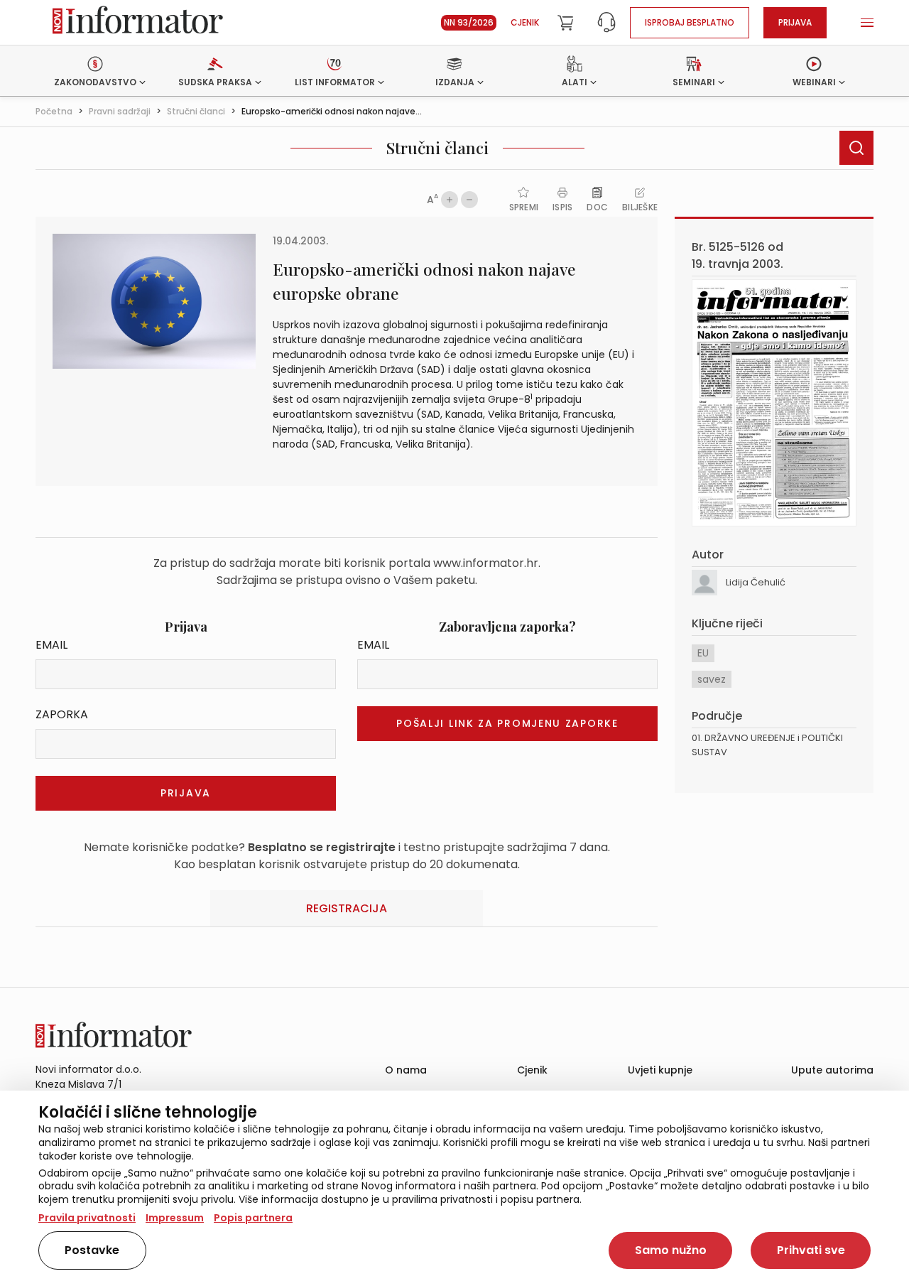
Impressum (175, 1218)
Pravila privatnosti (87, 1218)
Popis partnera (253, 1218)
